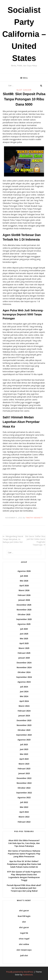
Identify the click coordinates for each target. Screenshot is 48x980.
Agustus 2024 (24, 682)
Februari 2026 (24, 595)
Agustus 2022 (24, 797)
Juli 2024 (24, 686)
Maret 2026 (24, 590)
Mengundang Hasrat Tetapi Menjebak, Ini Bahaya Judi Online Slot (13, 539)
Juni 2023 (24, 749)
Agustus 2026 (24, 571)
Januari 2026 (24, 600)
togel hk (24, 933)
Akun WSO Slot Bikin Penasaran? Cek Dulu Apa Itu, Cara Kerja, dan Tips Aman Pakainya (24, 843)
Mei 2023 (24, 754)
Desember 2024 (24, 662)
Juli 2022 (24, 802)
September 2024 (24, 677)
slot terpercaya (24, 950)
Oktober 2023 (24, 730)
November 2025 (24, 609)
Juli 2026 (24, 576)
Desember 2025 (24, 605)
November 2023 (24, 725)
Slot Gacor (24, 90)
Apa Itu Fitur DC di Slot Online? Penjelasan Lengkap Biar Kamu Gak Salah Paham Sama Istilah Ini (24, 864)
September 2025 (24, 619)
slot (24, 921)
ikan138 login (24, 916)
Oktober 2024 (24, 672)
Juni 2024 (24, 691)
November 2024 (24, 667)
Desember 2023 (24, 720)
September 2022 (24, 792)
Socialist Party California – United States (24, 34)
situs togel (24, 938)
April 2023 (24, 759)
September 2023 (24, 735)
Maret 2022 (24, 816)
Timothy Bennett (34, 518)
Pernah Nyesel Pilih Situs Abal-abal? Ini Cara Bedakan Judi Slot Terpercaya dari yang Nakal (24, 888)
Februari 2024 (24, 710)
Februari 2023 (24, 768)
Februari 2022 (24, 822)
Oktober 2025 (24, 614)
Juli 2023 (24, 744)
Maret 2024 (24, 706)
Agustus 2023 (24, 739)
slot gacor (24, 910)
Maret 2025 (24, 648)
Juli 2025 (24, 629)
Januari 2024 (24, 715)
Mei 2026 (24, 580)
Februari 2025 (24, 653)
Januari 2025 (24, 657)
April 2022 (24, 812)
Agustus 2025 (24, 624)
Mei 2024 (24, 696)
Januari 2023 (24, 773)
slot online (24, 944)
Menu (25, 78)
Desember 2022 (24, 778)
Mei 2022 (24, 807)
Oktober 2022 (24, 788)
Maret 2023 (24, 763)
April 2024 (24, 701)
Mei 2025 (24, 638)
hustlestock (28, 974)
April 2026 (24, 585)
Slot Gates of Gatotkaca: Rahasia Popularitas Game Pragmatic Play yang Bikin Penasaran (24, 854)
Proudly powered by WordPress (19, 972)
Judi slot (24, 955)
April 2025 (24, 643)
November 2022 (24, 783)
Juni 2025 (24, 633)
